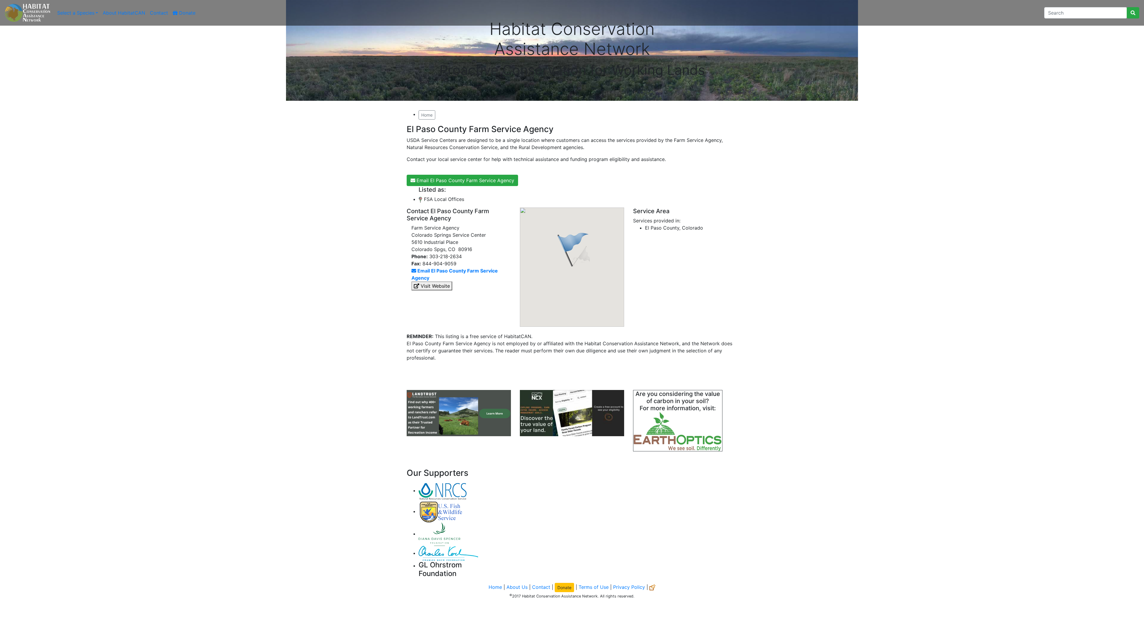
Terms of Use (594, 587)
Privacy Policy (629, 587)
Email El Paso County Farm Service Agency (465, 180)
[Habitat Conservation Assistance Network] (27, 12)
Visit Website (434, 286)
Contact (159, 13)
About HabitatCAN (124, 13)
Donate (186, 13)
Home (427, 114)
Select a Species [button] (75, 13)
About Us (517, 587)
